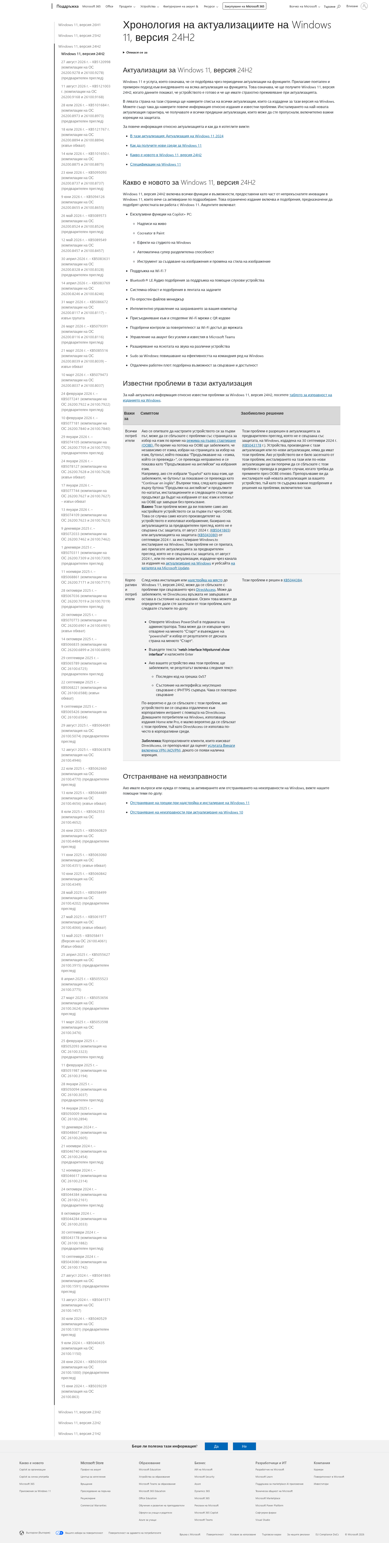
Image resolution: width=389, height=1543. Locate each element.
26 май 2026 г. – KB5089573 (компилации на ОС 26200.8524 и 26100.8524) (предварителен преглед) (83, 223)
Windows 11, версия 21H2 (79, 1433)
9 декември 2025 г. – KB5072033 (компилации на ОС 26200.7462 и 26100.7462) (85, 533)
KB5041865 (220, 530)
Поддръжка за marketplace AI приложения (279, 1483)
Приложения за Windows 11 (35, 1491)
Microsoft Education (150, 1469)
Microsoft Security (204, 1476)
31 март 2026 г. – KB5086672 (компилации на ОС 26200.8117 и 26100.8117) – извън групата (84, 309)
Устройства (148, 6)
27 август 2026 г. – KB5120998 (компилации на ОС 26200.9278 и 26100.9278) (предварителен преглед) (86, 69)
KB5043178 (252, 445)
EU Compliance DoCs (327, 1534)
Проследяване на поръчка (96, 1491)
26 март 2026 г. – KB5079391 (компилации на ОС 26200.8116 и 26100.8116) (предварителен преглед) (84, 334)
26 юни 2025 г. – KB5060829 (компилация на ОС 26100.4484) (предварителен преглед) (85, 838)
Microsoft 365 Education (152, 1491)
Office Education (148, 1498)
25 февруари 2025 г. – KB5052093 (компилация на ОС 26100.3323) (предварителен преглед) (84, 1048)
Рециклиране (88, 1498)
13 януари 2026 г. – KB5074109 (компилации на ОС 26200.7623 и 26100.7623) (85, 514)
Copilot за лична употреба (34, 1476)
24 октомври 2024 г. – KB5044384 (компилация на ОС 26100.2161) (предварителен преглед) (84, 1197)
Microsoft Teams (203, 1519)
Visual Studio (263, 1519)
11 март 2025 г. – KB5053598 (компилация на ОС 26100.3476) (84, 1027)
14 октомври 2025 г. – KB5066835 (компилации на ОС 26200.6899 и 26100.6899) (85, 644)
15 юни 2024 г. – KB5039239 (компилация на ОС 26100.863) (84, 1391)
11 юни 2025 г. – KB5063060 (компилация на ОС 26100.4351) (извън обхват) (84, 860)
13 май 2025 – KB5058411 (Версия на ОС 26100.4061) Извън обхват (84, 941)
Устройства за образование (154, 1476)
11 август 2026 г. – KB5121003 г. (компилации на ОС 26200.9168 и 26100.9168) (86, 91)
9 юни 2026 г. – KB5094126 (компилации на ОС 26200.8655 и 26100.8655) (83, 202)
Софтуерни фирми (266, 1512)
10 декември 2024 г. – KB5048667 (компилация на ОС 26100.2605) (84, 1132)
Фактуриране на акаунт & (180, 6)
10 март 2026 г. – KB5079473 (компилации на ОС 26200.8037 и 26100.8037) (84, 380)
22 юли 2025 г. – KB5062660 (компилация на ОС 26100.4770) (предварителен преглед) (85, 776)
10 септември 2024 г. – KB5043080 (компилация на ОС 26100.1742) (84, 1262)
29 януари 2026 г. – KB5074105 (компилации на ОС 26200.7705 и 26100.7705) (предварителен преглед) (85, 444)
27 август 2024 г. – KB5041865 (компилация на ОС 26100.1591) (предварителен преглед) (86, 1283)
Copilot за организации (32, 1469)
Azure (197, 1483)
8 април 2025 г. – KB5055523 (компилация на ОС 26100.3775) (84, 984)
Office (109, 6)
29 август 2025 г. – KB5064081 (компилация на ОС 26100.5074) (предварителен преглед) (86, 733)
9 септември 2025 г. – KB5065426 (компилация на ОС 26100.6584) (84, 711)
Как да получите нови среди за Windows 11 (166, 145)
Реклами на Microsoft (206, 1505)
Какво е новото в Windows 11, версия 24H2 (166, 154)
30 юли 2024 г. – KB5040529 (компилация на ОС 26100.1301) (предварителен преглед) (85, 1326)
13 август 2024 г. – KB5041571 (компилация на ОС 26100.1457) (86, 1305)
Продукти (125, 6)
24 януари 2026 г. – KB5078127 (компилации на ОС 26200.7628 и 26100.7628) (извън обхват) (85, 468)
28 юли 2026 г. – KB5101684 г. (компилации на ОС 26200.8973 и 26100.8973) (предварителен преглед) (85, 112)
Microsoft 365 (91, 6)
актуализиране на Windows (188, 563)
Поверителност (215, 1534)
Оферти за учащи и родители (155, 1512)
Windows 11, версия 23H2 (79, 1412)
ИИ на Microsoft (203, 1469)
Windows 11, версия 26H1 (79, 24)
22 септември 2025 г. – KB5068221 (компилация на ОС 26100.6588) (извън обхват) (84, 690)
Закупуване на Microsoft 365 (244, 6)
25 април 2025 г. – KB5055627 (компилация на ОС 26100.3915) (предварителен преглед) (85, 962)
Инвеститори (321, 1483)
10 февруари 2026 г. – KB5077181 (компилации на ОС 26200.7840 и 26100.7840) (85, 423)
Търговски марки (271, 1534)
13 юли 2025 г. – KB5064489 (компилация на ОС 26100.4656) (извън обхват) (84, 798)
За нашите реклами (298, 1534)
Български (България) (38, 1532)
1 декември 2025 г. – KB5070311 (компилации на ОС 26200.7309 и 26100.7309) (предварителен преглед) (85, 555)
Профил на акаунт (91, 1469)
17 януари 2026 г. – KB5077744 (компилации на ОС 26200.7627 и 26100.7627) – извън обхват (85, 493)
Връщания (86, 1483)
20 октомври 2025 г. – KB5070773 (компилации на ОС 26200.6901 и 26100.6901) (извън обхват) (85, 622)
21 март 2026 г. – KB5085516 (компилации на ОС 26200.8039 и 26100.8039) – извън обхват (84, 358)
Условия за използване (243, 1534)
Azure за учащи (147, 1519)
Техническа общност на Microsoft (274, 1491)
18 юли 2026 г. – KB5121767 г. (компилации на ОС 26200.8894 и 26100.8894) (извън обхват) (85, 137)
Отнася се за (136, 52)
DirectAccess (206, 589)
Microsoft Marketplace (268, 1498)
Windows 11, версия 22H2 (79, 1422)
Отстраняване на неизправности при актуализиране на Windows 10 (186, 812)
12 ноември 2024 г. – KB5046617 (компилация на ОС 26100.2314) (84, 1175)
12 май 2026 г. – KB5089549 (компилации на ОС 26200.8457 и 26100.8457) (83, 245)
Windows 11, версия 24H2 (79, 46)
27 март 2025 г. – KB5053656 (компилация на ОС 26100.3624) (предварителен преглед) (85, 1005)
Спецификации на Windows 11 (155, 164)
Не (244, 1446)
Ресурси (209, 6)
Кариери (318, 1469)
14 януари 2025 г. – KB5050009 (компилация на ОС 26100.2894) (84, 1113)
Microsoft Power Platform (269, 1505)
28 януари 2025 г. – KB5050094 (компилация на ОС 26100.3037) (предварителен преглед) (84, 1091)
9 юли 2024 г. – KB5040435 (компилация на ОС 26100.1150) (83, 1348)
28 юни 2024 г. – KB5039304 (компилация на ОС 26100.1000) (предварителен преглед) (85, 1369)
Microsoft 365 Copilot (206, 1512)
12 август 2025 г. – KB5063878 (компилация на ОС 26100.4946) (86, 755)
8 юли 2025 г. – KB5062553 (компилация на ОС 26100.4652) (83, 817)
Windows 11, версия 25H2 (79, 35)
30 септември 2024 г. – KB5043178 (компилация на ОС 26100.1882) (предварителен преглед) (84, 1240)
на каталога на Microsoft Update (188, 565)
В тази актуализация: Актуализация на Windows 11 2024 (177, 135)
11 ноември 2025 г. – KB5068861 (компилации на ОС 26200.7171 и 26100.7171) (85, 577)
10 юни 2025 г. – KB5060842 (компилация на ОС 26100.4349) (84, 879)
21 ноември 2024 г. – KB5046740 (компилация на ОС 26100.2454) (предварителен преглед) (84, 1153)
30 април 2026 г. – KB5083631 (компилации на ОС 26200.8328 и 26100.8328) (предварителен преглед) (85, 266)
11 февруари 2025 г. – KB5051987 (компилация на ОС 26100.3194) (84, 1070)
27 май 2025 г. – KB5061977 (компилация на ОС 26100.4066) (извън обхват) (83, 922)
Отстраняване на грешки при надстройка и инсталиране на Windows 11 (190, 802)
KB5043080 (208, 534)
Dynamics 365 (202, 1491)
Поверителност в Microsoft (329, 1476)
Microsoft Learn (264, 1476)
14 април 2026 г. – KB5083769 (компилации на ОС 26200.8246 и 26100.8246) (85, 288)
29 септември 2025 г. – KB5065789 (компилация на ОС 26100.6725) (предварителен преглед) (84, 665)
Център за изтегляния (93, 1476)
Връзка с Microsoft (190, 1534)
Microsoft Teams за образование (157, 1483)
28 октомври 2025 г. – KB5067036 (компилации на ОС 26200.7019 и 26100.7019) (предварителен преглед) (85, 598)
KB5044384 (293, 580)
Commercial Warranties (93, 1505)
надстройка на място (205, 580)
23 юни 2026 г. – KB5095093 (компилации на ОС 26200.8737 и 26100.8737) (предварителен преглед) (84, 180)
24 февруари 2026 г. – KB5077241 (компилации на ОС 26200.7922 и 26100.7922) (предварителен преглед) (85, 401)
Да (216, 1446)
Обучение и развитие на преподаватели (161, 1505)
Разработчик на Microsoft (270, 1469)
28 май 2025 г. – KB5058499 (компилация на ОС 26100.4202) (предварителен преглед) (85, 900)
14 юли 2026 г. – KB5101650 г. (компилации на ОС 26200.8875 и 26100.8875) (85, 159)
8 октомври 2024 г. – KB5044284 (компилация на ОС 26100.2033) (84, 1218)
